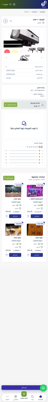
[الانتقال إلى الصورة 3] (34, 195)
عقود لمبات (17, 199)
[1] (24, 58)
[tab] (24, 58)
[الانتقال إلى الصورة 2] (35, 195)
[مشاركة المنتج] (5, 21)
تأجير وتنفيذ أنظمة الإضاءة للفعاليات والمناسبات (36, 199)
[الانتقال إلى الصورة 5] (30, 195)
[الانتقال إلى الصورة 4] (32, 195)
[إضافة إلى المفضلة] (11, 21)
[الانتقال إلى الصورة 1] (38, 195)
